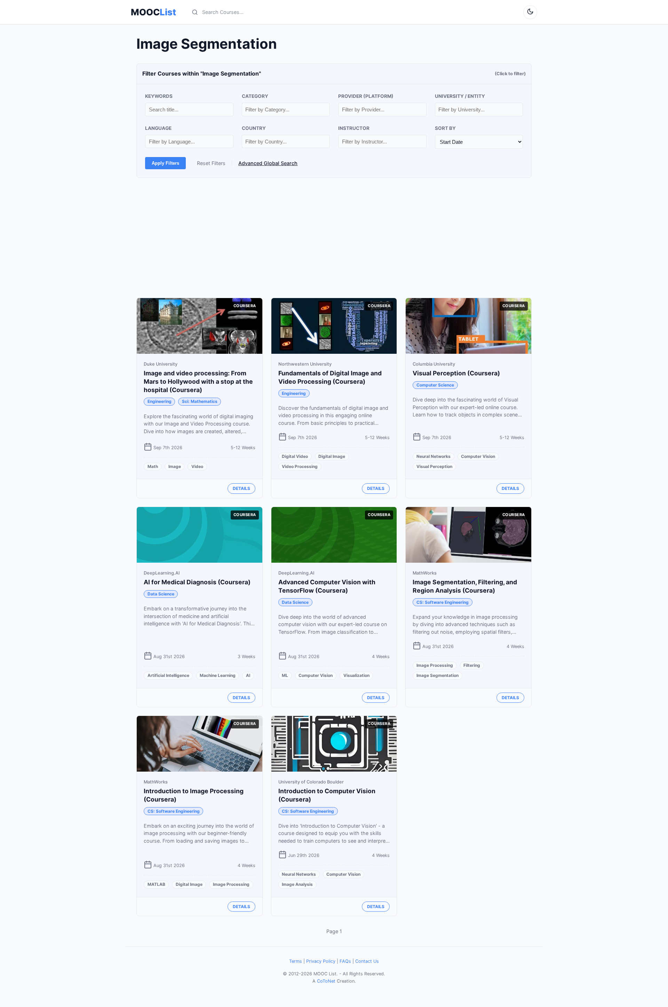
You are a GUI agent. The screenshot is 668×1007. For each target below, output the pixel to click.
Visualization (356, 675)
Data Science (161, 593)
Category (255, 96)
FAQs (345, 961)
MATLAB (156, 884)
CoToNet (326, 981)
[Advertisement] (334, 238)
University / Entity (460, 96)
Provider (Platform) (365, 96)
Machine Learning (218, 675)
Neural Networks (433, 456)
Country (254, 128)
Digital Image (331, 456)
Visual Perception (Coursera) (456, 373)
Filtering (471, 665)
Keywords (159, 96)
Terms (295, 961)
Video (197, 466)
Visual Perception (434, 466)
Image (174, 466)
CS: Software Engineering (442, 602)
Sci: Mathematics (199, 401)
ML (285, 675)
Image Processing (434, 665)
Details (241, 488)
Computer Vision (478, 456)
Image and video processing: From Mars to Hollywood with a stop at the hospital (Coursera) (198, 381)
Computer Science (435, 385)
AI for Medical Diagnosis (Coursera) (197, 582)
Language (158, 128)
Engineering (160, 401)
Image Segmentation (437, 675)
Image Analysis (297, 884)
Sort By (445, 128)
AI (248, 675)
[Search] (194, 12)
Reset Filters (211, 163)
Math (153, 466)
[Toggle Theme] (530, 12)
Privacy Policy (320, 961)
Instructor (353, 128)
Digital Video (295, 456)
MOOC (153, 12)
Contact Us (367, 961)
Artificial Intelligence (168, 675)
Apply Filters (165, 163)
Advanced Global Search (267, 163)
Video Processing (300, 466)
